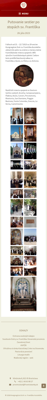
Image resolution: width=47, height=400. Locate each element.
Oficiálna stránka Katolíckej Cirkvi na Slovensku (23, 348)
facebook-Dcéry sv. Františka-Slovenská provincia (23, 339)
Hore (43, 386)
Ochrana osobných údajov (23, 336)
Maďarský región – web (23, 357)
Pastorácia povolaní (23, 351)
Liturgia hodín (24, 354)
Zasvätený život (23, 342)
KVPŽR (23, 345)
